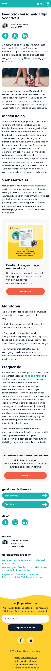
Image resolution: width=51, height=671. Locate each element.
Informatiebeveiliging (25, 661)
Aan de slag (11, 495)
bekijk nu (26, 475)
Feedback (10, 504)
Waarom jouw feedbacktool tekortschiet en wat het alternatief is (25, 569)
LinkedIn (16, 546)
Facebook (5, 36)
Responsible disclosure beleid (25, 667)
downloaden (25, 291)
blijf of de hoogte (26, 627)
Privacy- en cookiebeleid (25, 657)
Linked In (25, 36)
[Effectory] (48, 4)
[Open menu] (4, 4)
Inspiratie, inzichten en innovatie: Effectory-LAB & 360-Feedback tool (22, 576)
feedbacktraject (34, 375)
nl (41, 3)
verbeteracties (37, 185)
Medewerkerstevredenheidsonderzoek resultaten (23, 562)
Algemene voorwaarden (25, 664)
